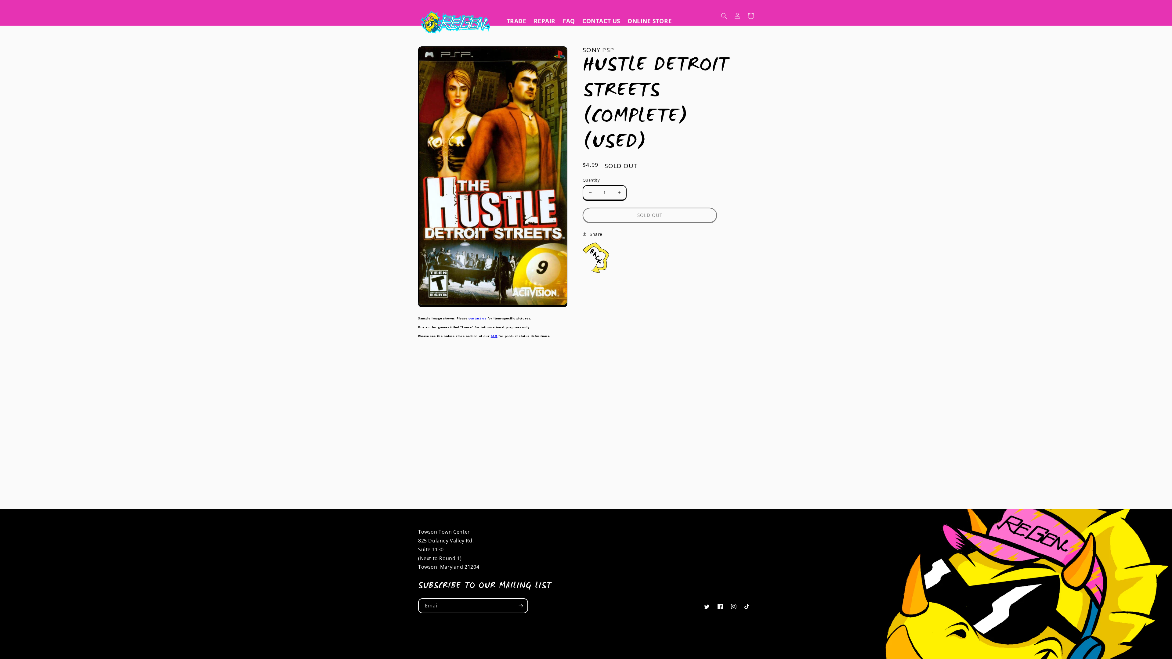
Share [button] (596, 234)
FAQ (494, 336)
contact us (477, 318)
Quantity (591, 180)
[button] (724, 16)
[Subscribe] (520, 605)
